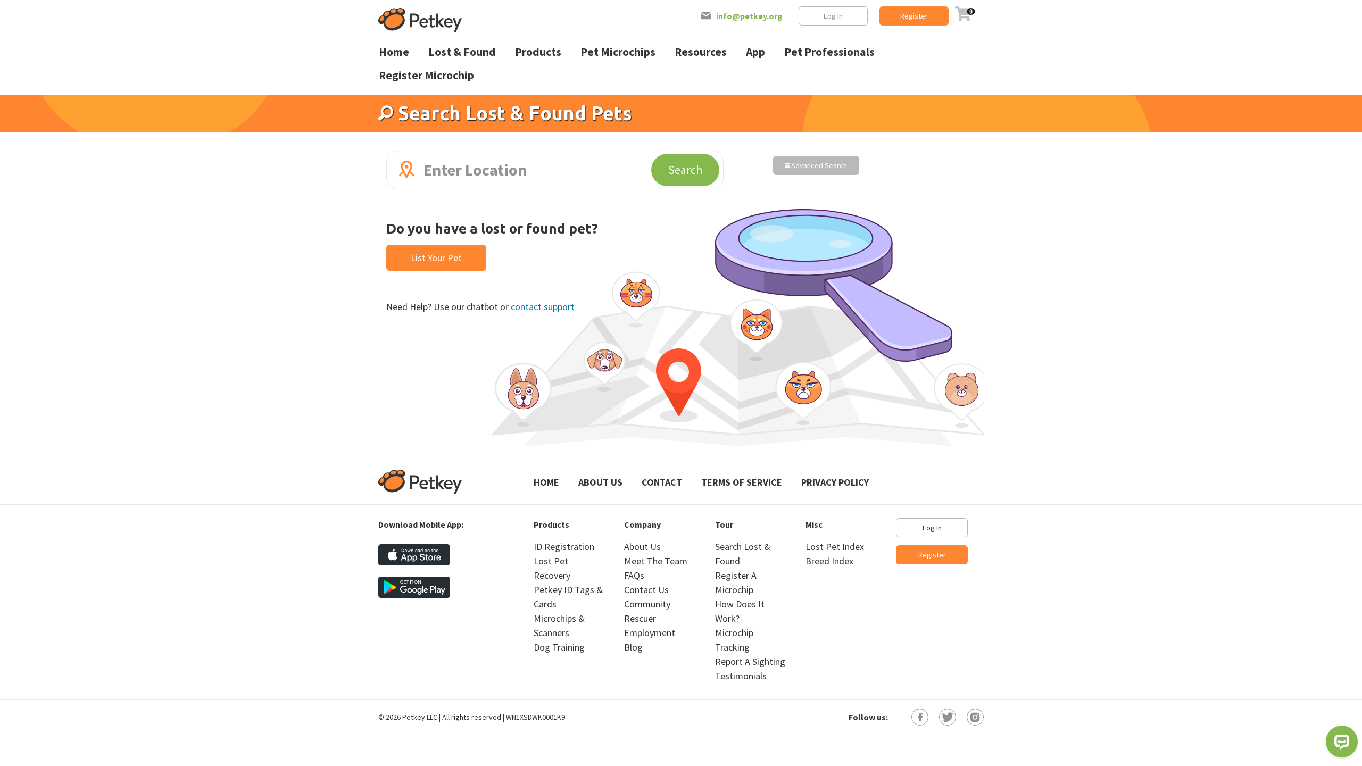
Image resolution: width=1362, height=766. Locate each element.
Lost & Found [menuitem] (462, 52)
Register (914, 16)
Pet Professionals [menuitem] (829, 52)
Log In (833, 16)
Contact (662, 482)
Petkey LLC (419, 717)
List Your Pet (436, 258)
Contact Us (646, 590)
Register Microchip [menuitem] (426, 75)
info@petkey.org (749, 16)
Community (647, 604)
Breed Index (829, 561)
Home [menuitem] (394, 52)
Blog (633, 647)
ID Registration (564, 546)
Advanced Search (818, 165)
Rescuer (640, 618)
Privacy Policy (835, 482)
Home (546, 482)
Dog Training (559, 647)
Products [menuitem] (538, 52)
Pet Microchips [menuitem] (617, 52)
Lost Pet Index (834, 546)
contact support (543, 307)
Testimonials (741, 676)
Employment (649, 633)
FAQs (634, 575)
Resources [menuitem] (701, 52)
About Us (600, 482)
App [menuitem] (755, 52)
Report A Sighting (750, 661)
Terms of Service (741, 482)
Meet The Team (655, 561)
